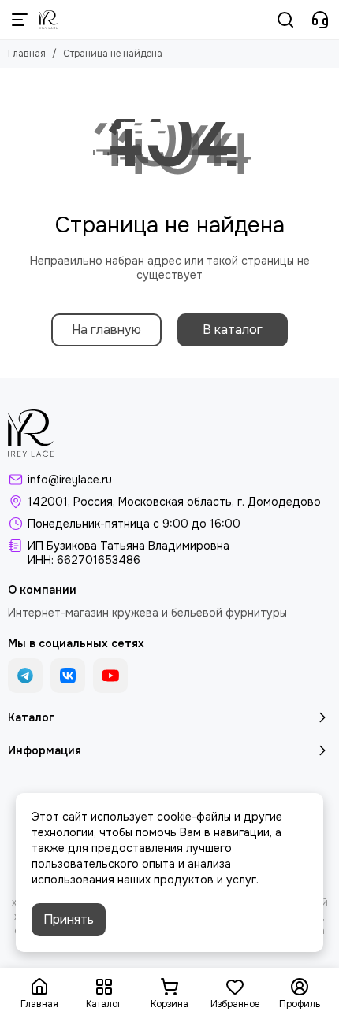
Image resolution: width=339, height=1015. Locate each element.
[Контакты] (320, 19)
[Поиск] (285, 19)
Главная (27, 53)
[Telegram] (25, 675)
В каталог (233, 329)
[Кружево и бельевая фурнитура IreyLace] (48, 19)
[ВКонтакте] (67, 675)
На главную (106, 329)
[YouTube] (110, 675)
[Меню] (19, 19)
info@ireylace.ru (70, 479)
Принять (68, 919)
